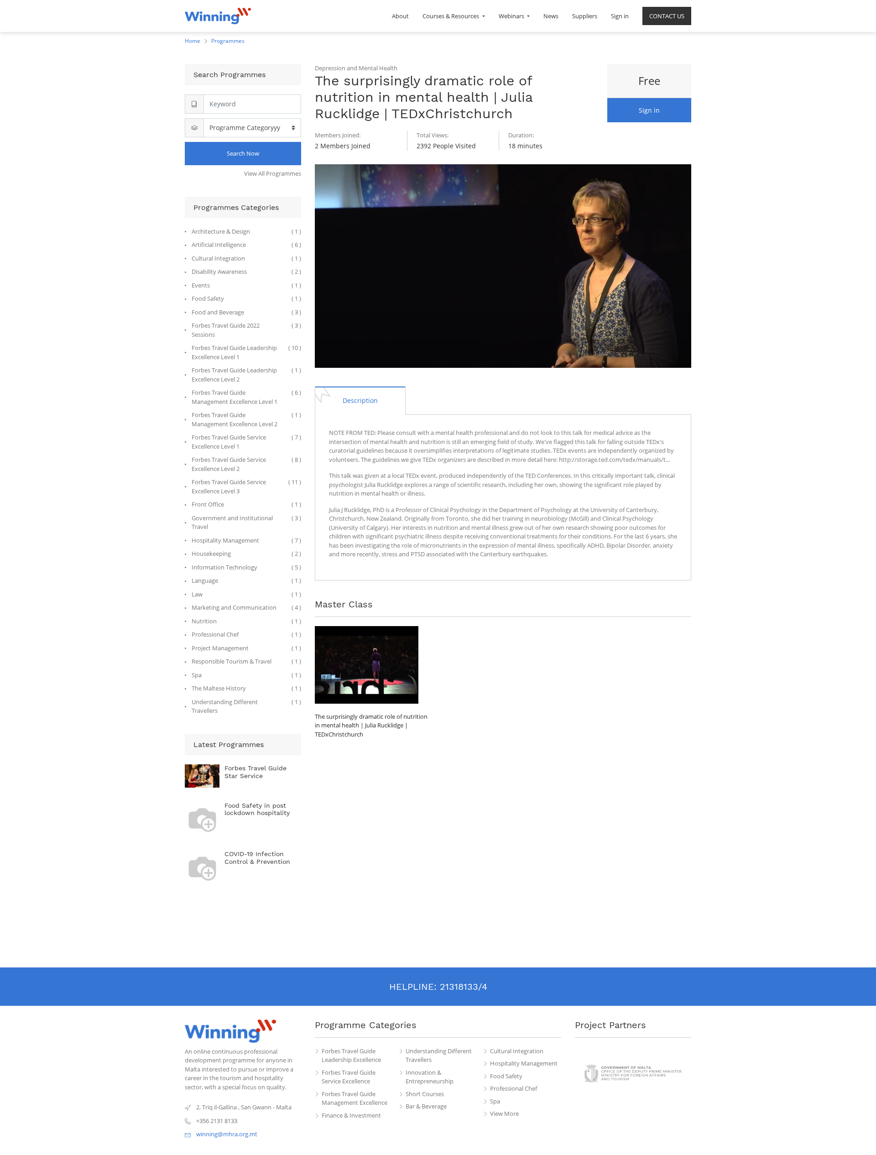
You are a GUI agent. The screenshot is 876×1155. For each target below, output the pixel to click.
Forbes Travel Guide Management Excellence (354, 1098)
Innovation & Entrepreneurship (430, 1077)
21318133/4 (463, 986)
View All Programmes (272, 173)
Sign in (649, 110)
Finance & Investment (351, 1115)
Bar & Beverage (426, 1106)
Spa (495, 1101)
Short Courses (425, 1094)
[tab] (360, 400)
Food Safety (506, 1076)
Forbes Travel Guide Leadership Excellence (351, 1055)
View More (504, 1113)
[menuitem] (400, 16)
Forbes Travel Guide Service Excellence (348, 1077)
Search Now (243, 153)
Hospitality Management (524, 1063)
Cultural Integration (516, 1051)
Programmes (228, 41)
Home (192, 41)
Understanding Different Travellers (439, 1055)
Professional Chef (513, 1088)
